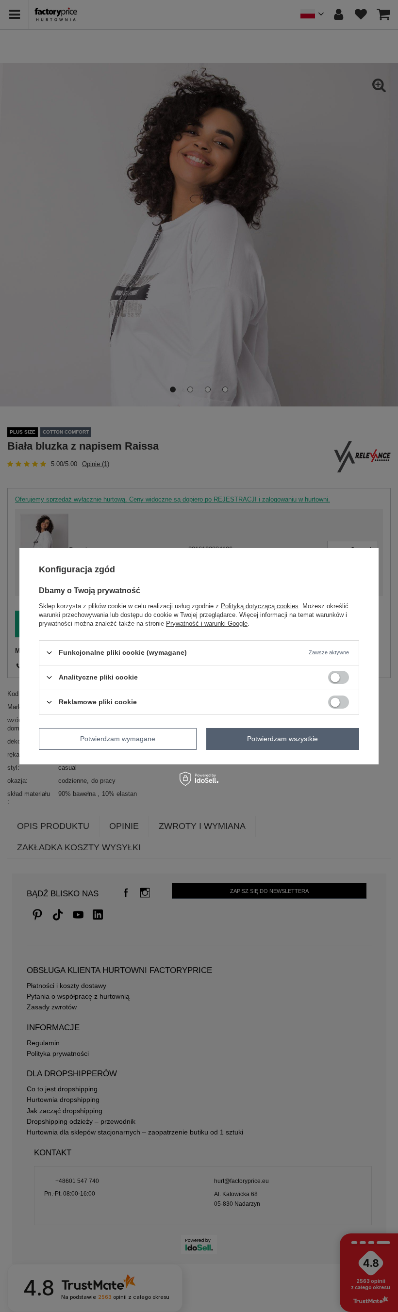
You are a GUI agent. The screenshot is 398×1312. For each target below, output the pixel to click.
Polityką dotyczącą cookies (259, 605)
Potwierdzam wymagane (117, 739)
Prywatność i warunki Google (207, 623)
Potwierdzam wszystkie (282, 739)
